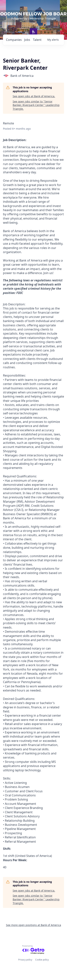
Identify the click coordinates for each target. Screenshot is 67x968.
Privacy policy (25, 959)
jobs (27, 40)
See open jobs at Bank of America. (34, 96)
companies (14, 40)
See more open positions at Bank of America (33, 925)
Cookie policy (42, 959)
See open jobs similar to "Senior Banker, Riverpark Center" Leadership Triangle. (36, 105)
